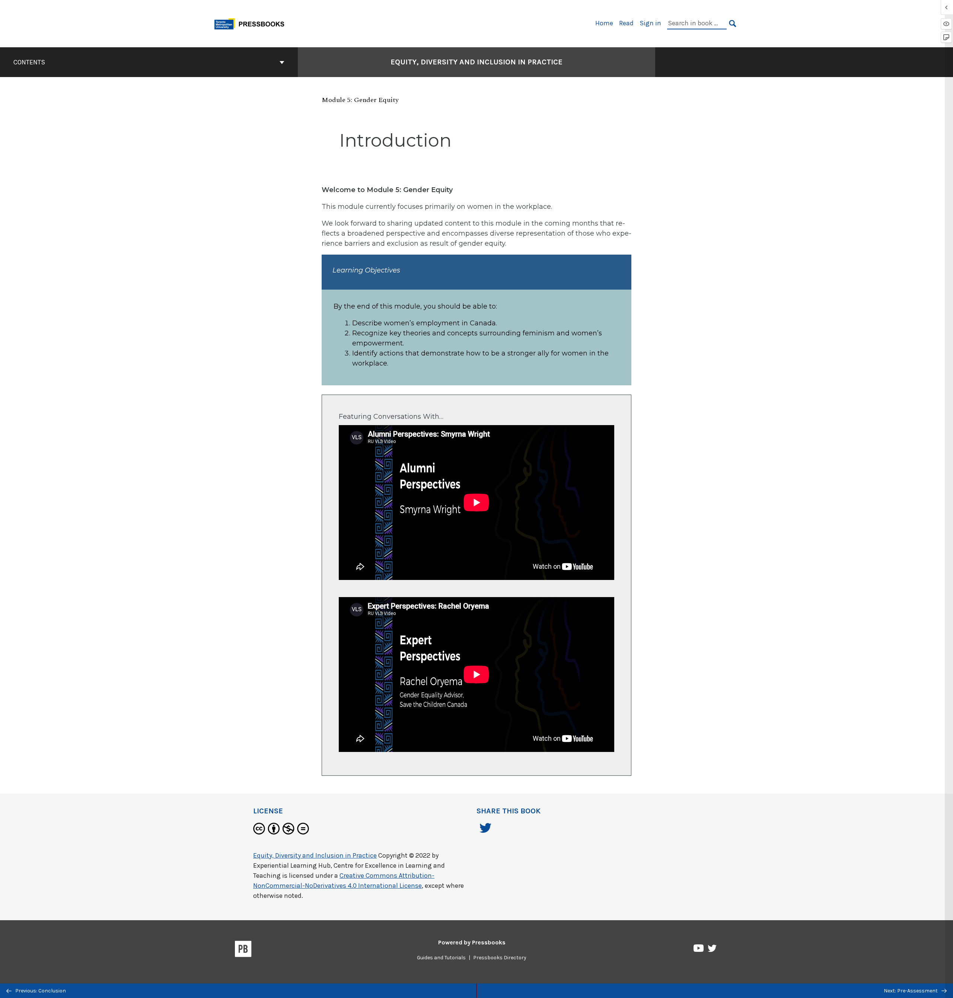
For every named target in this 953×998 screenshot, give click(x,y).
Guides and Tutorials (441, 957)
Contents (29, 62)
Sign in (650, 23)
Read (626, 23)
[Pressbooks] (243, 950)
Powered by (472, 942)
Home (604, 23)
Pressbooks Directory (499, 957)
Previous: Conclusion (40, 991)
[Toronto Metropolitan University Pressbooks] (252, 22)
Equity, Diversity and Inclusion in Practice (476, 62)
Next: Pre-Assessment (911, 991)
